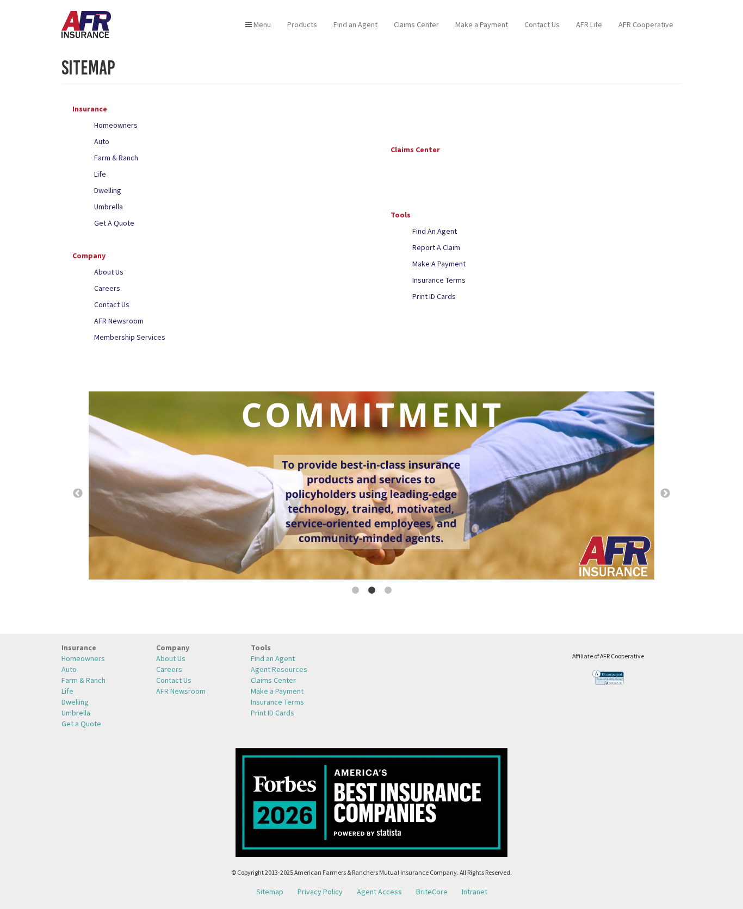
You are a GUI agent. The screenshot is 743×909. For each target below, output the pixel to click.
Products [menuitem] (302, 24)
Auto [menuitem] (69, 669)
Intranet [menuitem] (474, 891)
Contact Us (111, 304)
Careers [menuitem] (169, 669)
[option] (371, 487)
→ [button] (665, 493)
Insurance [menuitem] (78, 647)
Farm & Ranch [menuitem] (83, 680)
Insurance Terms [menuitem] (277, 702)
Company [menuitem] (172, 647)
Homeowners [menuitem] (83, 658)
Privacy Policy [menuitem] (320, 891)
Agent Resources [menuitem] (279, 669)
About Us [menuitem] (170, 658)
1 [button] (355, 590)
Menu (261, 24)
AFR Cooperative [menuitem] (645, 24)
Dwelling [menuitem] (75, 702)
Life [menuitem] (67, 691)
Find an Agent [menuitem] (355, 24)
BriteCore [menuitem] (432, 891)
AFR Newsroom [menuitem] (181, 691)
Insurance (89, 109)
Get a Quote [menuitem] (81, 724)
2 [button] (371, 590)
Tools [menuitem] (261, 647)
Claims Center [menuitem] (416, 24)
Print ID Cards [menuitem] (272, 713)
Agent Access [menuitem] (379, 891)
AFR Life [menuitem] (589, 24)
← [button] (77, 493)
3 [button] (387, 590)
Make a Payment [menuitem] (481, 24)
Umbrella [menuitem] (75, 713)
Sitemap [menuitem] (269, 891)
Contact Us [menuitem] (542, 24)
